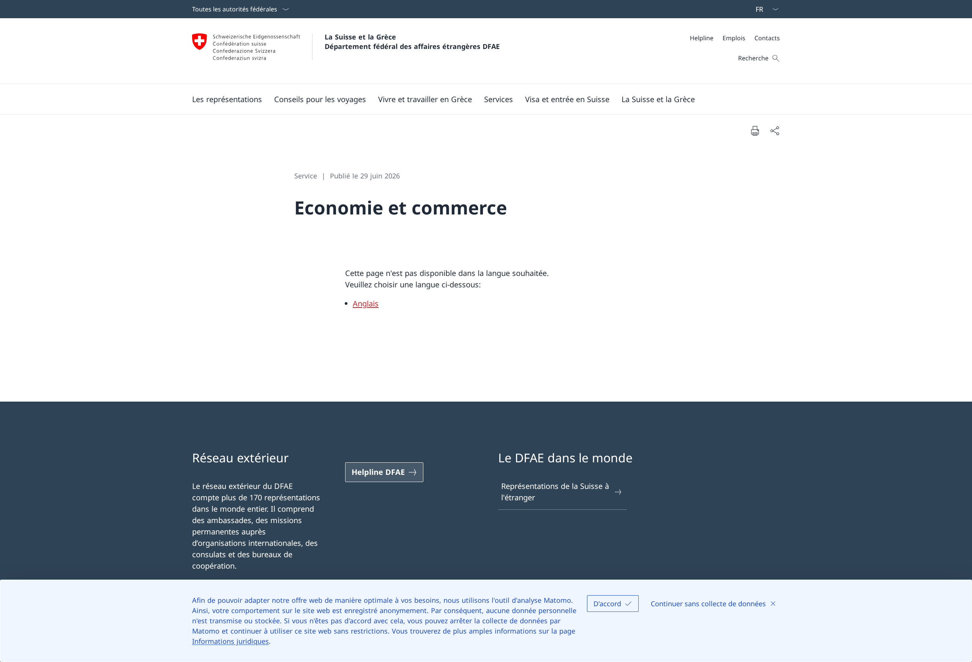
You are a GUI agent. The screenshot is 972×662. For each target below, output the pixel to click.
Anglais (366, 303)
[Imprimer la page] (755, 130)
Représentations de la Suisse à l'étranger (555, 492)
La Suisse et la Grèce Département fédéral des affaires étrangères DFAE (412, 41)
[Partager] (774, 130)
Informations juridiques (230, 641)
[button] (227, 99)
